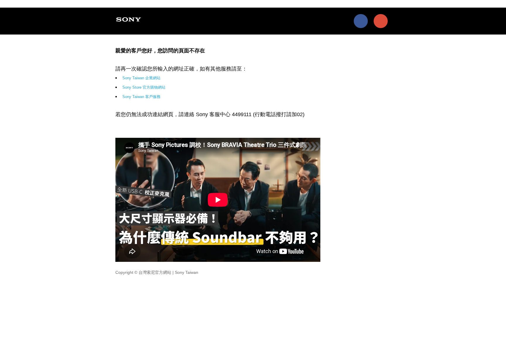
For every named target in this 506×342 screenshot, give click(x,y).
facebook (361, 21)
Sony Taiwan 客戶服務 (141, 96)
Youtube (381, 21)
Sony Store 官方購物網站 (143, 87)
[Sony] (129, 19)
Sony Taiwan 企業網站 (141, 78)
